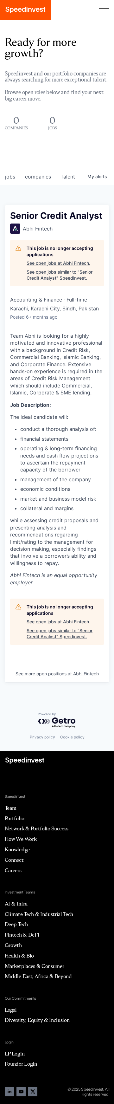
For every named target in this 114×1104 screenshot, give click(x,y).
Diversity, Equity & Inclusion (37, 1020)
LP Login (14, 1053)
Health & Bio (19, 955)
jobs (10, 176)
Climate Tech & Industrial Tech (39, 914)
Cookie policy (72, 737)
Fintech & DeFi (22, 935)
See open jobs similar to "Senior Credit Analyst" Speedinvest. (59, 275)
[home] (25, 10)
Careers (13, 870)
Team (10, 808)
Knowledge (17, 849)
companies (38, 176)
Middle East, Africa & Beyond (38, 976)
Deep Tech (16, 924)
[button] (104, 10)
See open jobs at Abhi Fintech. (58, 263)
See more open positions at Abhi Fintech (57, 673)
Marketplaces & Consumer (34, 966)
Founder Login (21, 1064)
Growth (13, 945)
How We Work (20, 839)
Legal (11, 1010)
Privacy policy (42, 737)
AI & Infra (16, 903)
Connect (14, 860)
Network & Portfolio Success (36, 828)
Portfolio (14, 818)
